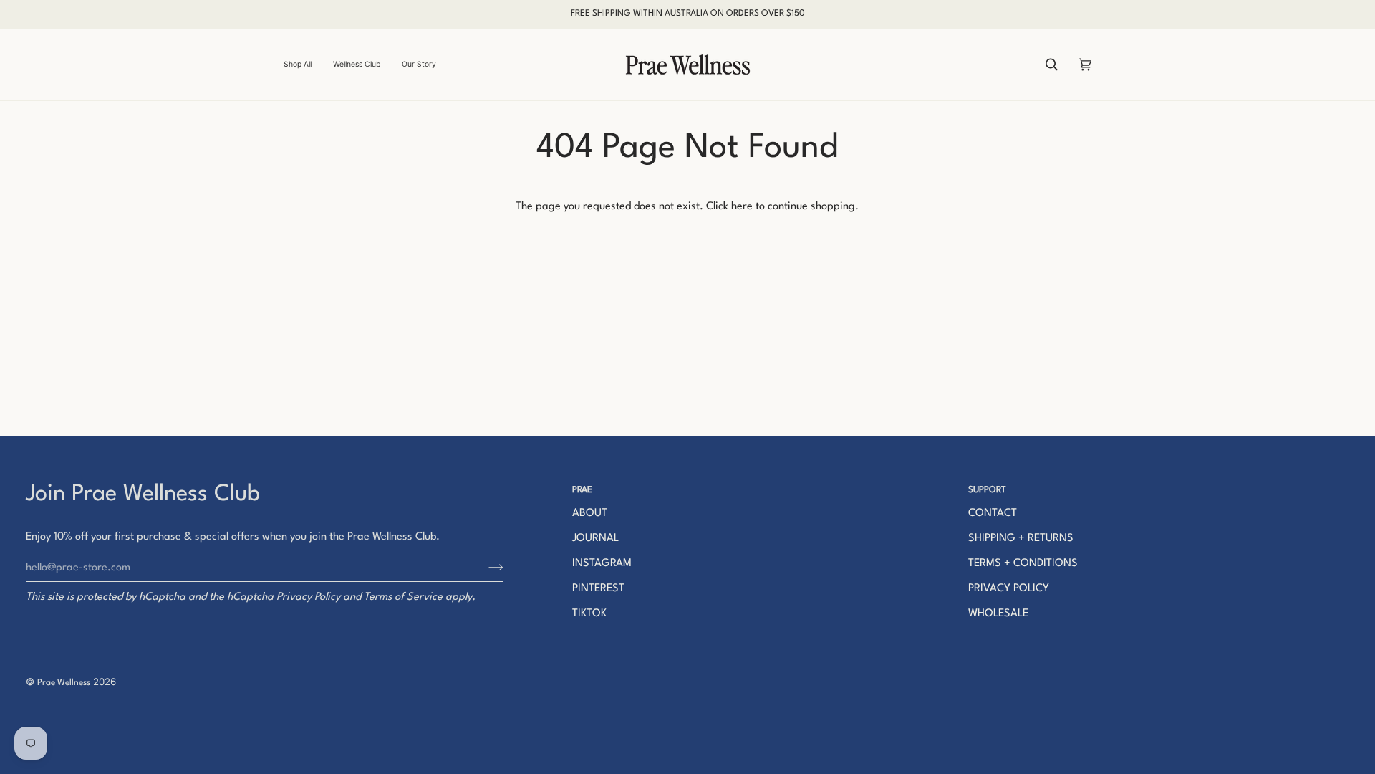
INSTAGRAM (602, 563)
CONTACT (992, 513)
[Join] (484, 567)
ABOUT (589, 513)
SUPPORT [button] (987, 490)
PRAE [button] (582, 490)
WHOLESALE (998, 613)
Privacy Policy (308, 597)
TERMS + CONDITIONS (1023, 563)
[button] (303, 64)
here (742, 206)
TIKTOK (589, 613)
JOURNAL (595, 538)
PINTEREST (598, 588)
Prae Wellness (63, 683)
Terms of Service (403, 597)
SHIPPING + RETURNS (1021, 538)
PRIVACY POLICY (1008, 588)
